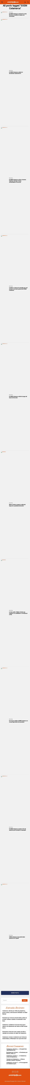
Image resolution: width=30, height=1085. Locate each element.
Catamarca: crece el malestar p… (16, 1056)
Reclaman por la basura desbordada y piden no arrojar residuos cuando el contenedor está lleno (14, 1019)
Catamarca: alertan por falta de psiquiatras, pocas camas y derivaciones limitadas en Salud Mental (14, 1012)
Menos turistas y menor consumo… (15, 1060)
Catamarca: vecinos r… (12, 1055)
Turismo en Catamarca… (12, 1059)
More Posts (15, 993)
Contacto (19, 1081)
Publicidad (23, 1081)
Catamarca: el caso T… (12, 1062)
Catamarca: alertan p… (12, 1049)
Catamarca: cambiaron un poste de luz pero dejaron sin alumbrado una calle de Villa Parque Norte (14, 1026)
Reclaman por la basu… (12, 1052)
